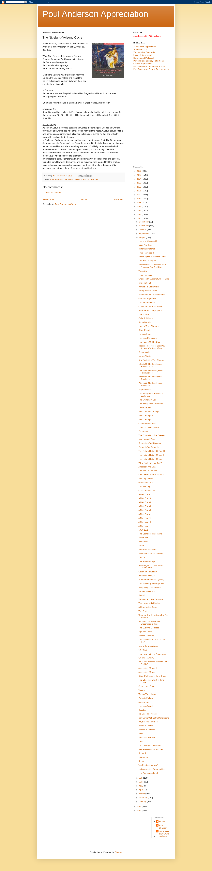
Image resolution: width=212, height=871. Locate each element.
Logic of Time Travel (142, 55)
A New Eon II (144, 526)
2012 (139, 810)
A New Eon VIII (145, 502)
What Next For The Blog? (150, 463)
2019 (139, 199)
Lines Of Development (148, 427)
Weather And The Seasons (150, 599)
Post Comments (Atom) (65, 204)
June (141, 782)
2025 (139, 175)
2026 (139, 171)
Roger (141, 761)
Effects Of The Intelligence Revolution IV (150, 365)
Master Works (144, 356)
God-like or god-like (147, 298)
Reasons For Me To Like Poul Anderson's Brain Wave (151, 347)
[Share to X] (85, 175)
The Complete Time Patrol (150, 534)
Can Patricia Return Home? (151, 475)
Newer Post (48, 199)
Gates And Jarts (145, 482)
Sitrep (141, 545)
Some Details (144, 322)
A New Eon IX (144, 498)
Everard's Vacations (147, 549)
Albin (140, 733)
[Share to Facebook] (87, 175)
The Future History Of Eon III (151, 451)
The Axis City (144, 486)
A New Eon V (144, 514)
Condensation (144, 352)
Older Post (119, 199)
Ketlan (162, 821)
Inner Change (144, 419)
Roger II (142, 753)
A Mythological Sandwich (149, 587)
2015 (139, 214)
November (144, 225)
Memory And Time (146, 439)
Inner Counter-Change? (149, 411)
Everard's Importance (148, 646)
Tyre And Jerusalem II (148, 773)
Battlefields (143, 542)
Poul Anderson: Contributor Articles (149, 66)
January (143, 801)
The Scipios (143, 611)
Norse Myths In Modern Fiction (152, 257)
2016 (139, 210)
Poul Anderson (56, 179)
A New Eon (143, 537)
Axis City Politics (145, 478)
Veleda (141, 690)
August (142, 237)
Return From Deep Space (150, 310)
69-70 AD (142, 650)
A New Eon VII (144, 506)
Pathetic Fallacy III (146, 575)
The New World (145, 706)
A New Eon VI (144, 510)
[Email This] (79, 175)
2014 (139, 218)
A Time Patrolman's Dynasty (151, 579)
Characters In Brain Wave (150, 306)
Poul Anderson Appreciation (95, 14)
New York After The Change (151, 360)
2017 (139, 206)
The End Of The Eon (147, 470)
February (143, 798)
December (144, 222)
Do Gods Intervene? (147, 714)
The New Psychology (148, 338)
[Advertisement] (151, 118)
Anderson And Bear (147, 467)
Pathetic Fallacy (145, 698)
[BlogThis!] (82, 175)
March (142, 793)
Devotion (142, 710)
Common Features (147, 423)
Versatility (142, 271)
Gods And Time (145, 245)
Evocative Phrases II (147, 730)
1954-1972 (143, 530)
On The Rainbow (146, 658)
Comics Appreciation (142, 63)
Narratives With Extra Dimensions (153, 718)
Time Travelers (145, 275)
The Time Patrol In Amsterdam (152, 654)
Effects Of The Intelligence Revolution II (150, 378)
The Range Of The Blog (149, 342)
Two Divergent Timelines (149, 745)
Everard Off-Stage (146, 561)
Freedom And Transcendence (152, 294)
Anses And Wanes (146, 672)
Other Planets (144, 330)
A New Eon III (144, 522)
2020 (139, 194)
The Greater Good (146, 302)
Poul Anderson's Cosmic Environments (151, 69)
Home (84, 199)
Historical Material (146, 249)
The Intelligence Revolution (150, 404)
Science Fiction (140, 49)
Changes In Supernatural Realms (153, 279)
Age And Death (145, 631)
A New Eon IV (144, 518)
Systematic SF (145, 283)
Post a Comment (53, 192)
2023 (139, 183)
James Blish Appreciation (144, 46)
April (141, 790)
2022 (139, 187)
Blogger (118, 852)
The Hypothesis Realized (149, 603)
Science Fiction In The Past (150, 553)
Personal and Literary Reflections (148, 61)
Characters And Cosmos (149, 443)
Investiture (143, 757)
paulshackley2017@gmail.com (164, 833)
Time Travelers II (146, 253)
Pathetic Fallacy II (146, 591)
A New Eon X (144, 494)
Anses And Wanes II (147, 668)
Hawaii (141, 595)
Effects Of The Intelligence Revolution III (150, 371)
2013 (139, 806)
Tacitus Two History (147, 694)
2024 (139, 179)
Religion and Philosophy (144, 58)
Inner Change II (145, 415)
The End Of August (147, 260)
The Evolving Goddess (148, 628)
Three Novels (144, 408)
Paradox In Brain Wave (148, 287)
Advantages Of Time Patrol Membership (150, 566)
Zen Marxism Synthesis (144, 52)
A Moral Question (146, 636)
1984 (140, 741)
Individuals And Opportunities (151, 769)
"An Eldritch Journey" (148, 765)
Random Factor (145, 725)
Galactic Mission (145, 318)
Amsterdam (143, 702)
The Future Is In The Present (151, 435)
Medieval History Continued (151, 749)
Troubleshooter (145, 334)
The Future (143, 314)
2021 (139, 191)
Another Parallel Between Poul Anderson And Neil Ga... (152, 265)
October (143, 229)
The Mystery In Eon (147, 400)
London (141, 557)
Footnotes (143, 431)
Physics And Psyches (148, 722)
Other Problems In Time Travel (152, 676)
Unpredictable (144, 389)
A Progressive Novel (147, 290)
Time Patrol (94, 179)
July (141, 778)
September (144, 233)
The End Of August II (147, 241)
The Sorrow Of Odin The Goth (76, 179)
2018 (139, 202)
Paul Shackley (163, 826)
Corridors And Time (147, 490)
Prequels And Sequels (148, 447)
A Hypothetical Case (147, 607)
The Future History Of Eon (150, 459)
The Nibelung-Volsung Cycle (151, 583)
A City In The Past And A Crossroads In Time (149, 622)
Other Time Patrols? (147, 572)
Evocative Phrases (146, 737)
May (141, 786)
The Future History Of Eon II (151, 455)
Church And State (146, 686)
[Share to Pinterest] (90, 175)
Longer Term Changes (148, 326)
